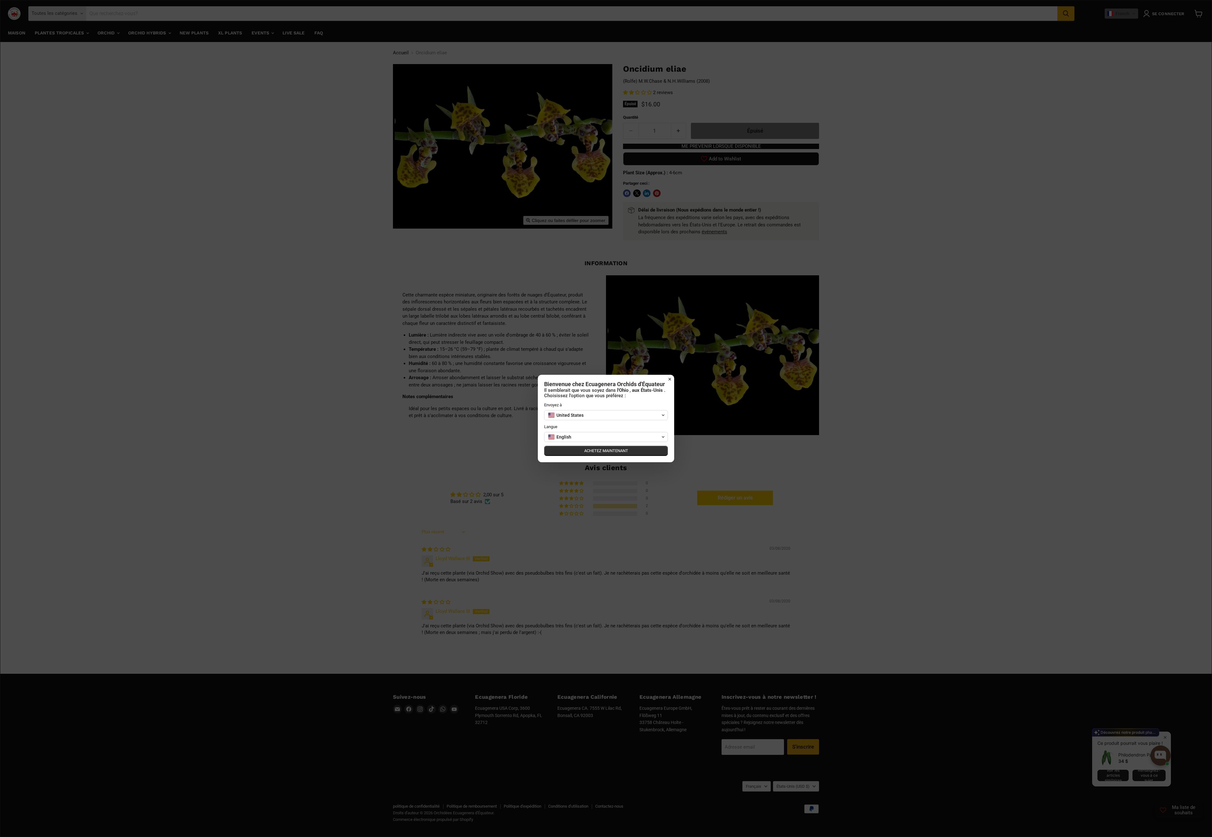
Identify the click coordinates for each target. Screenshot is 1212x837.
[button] (606, 415)
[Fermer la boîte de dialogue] (670, 379)
